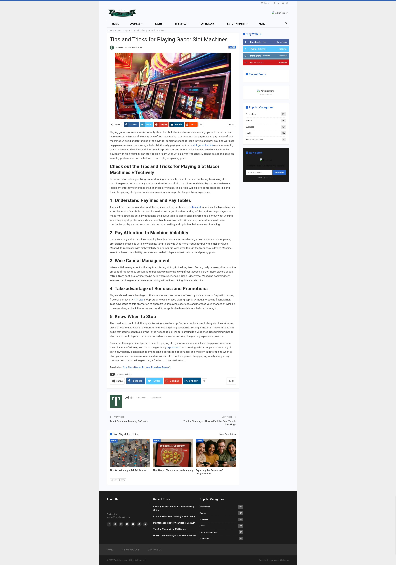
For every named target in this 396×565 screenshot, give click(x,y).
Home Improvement (254, 139)
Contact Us (155, 549)
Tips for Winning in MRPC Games (169, 529)
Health (158, 24)
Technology (206, 24)
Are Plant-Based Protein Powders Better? (146, 367)
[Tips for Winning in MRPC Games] (130, 453)
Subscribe (279, 172)
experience (173, 347)
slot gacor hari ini (123, 374)
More (262, 24)
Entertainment (236, 24)
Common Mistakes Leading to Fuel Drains (174, 516)
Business (135, 24)
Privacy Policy (130, 549)
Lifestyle (180, 24)
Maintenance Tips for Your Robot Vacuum (174, 523)
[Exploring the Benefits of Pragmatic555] (216, 453)
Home (115, 24)
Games (232, 47)
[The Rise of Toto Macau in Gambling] (173, 453)
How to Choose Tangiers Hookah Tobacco (174, 535)
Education (204, 538)
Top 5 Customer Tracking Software (129, 421)
